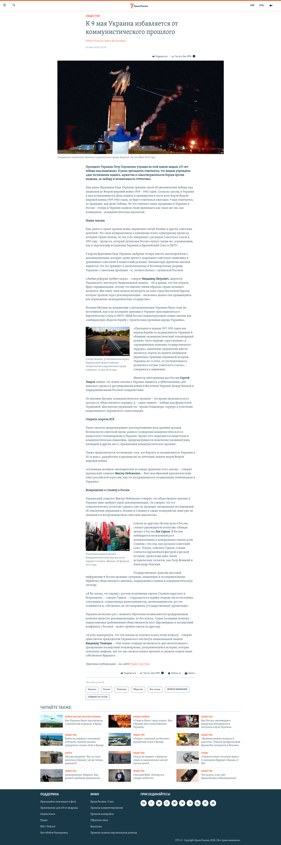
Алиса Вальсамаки (115, 41)
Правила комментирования (106, 808)
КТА (261, 5)
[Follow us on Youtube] (159, 803)
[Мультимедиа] (271, 5)
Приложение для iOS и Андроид (59, 808)
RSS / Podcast (47, 826)
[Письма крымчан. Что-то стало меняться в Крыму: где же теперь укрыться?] (51, 757)
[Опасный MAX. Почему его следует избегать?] (119, 775)
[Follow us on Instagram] (167, 803)
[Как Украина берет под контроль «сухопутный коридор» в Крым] (51, 721)
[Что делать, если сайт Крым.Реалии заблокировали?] (187, 775)
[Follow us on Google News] (174, 803)
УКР (252, 5)
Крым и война (141, 717)
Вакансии (96, 826)
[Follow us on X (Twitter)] (151, 803)
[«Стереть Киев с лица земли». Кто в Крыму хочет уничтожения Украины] (119, 721)
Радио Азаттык (140, 664)
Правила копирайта (102, 814)
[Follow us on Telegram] (182, 803)
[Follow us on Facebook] (143, 803)
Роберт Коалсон (95, 41)
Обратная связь (99, 820)
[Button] (160, 56)
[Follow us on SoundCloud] (190, 803)
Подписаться (47, 814)
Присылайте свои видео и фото (58, 801)
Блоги (68, 753)
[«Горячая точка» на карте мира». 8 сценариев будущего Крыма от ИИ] (187, 757)
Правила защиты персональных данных (113, 833)
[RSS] (197, 803)
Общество (93, 16)
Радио (43, 820)
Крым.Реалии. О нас (102, 801)
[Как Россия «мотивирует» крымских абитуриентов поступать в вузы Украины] (187, 721)
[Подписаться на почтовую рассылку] (213, 803)
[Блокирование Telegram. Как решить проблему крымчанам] (51, 775)
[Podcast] (205, 803)
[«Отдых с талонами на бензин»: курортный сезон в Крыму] (119, 739)
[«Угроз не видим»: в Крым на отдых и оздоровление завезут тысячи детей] (119, 757)
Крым (204, 753)
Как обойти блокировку (54, 833)
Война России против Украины (83, 717)
